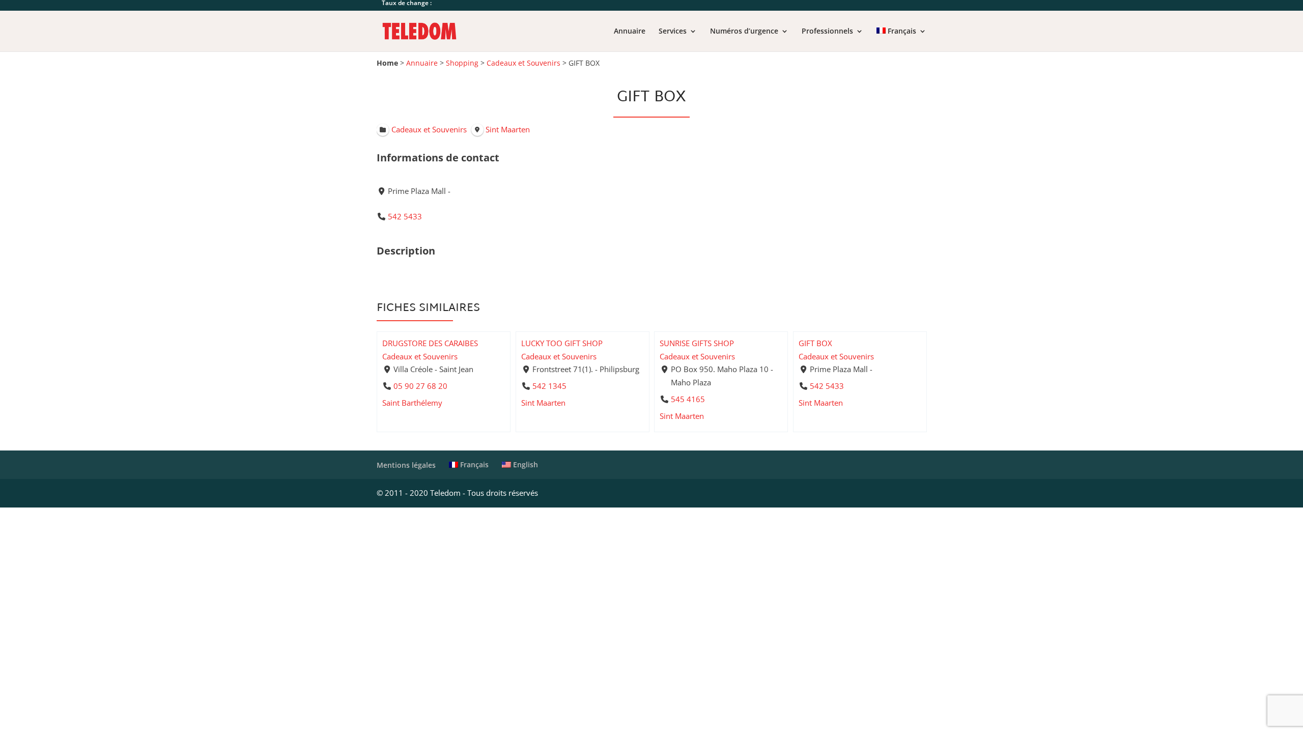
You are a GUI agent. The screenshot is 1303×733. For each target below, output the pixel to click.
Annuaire (629, 31)
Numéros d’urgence (744, 31)
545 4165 (688, 398)
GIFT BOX (815, 343)
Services (673, 31)
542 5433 (405, 216)
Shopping (462, 63)
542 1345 (549, 386)
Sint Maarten (543, 403)
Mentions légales (406, 465)
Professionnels (827, 31)
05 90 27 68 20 (420, 386)
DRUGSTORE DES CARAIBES (430, 343)
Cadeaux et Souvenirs (523, 63)
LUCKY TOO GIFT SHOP (562, 343)
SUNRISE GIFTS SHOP (697, 343)
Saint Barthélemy (412, 403)
